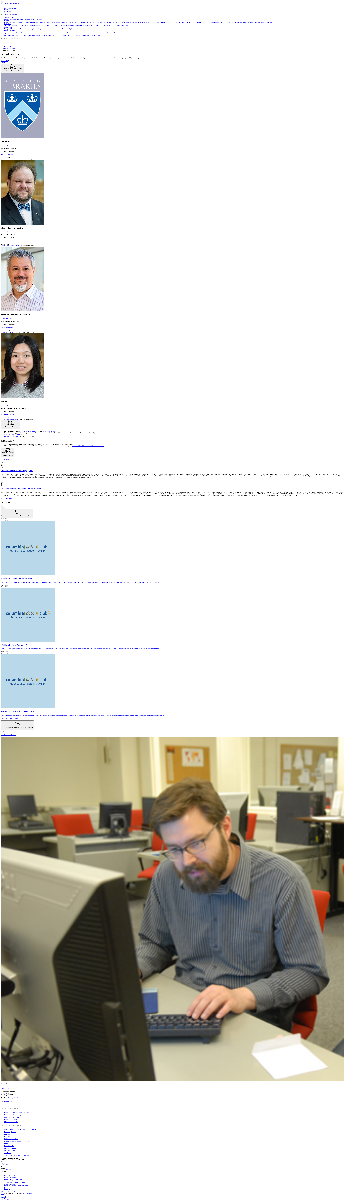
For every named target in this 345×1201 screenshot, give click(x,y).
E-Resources (90, 25)
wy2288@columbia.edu (7, 414)
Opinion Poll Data (9, 1150)
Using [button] (9, 27)
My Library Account (10, 8)
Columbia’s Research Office (12, 1117)
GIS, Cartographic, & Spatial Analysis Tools (16, 1141)
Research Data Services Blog (12, 1115)
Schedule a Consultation (49, 431)
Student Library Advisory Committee (92, 35)
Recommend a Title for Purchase (104, 25)
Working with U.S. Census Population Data (16, 1155)
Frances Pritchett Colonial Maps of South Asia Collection (88, 446)
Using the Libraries (9, 29)
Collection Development (69, 25)
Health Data (7, 1143)
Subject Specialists (126, 25)
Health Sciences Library (163, 22)
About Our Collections (10, 25)
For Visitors (39, 19)
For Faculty (24, 19)
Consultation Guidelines (29, 431)
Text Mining (7, 1153)
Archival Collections (35, 25)
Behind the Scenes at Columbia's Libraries (16, 1185)
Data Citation (8, 1134)
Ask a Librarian (8, 11)
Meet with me (6, 145)
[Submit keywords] (2, 38)
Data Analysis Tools (10, 1132)
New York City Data (10, 1148)
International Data (9, 1146)
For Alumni (17, 19)
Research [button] (10, 30)
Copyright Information (23, 32)
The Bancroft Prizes (10, 1181)
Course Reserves (53, 29)
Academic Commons (23, 25)
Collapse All (4, 61)
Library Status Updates (33, 35)
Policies (64, 35)
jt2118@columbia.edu (7, 327)
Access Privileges (20, 29)
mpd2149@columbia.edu (8, 241)
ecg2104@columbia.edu (8, 154)
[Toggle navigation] (2, 2)
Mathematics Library (217, 22)
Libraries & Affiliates (10, 22)
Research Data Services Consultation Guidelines (18, 1112)
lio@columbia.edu (6, 1169)
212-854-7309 (5, 1165)
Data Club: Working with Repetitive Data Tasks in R (21, 489)
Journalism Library (175, 22)
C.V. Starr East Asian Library (125, 22)
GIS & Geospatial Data (11, 1139)
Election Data (8, 1136)
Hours (6, 9)
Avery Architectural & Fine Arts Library (28, 22)
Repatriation (117, 25)
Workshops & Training (108, 32)
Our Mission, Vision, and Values (53, 35)
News (41, 35)
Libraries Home (8, 47)
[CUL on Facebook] (1, 1173)
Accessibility (29, 29)
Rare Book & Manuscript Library (233, 22)
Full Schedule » (5, 1088)
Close (2, 508)
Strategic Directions (75, 35)
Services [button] (9, 17)
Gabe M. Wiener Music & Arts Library (145, 22)
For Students (31, 19)
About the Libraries (9, 35)
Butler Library (113, 22)
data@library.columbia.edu (13, 1098)
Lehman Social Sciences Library (190, 22)
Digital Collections (81, 25)
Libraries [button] (6, 20)
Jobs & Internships (21, 35)
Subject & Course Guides (94, 32)
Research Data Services (80, 32)
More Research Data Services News (11, 718)
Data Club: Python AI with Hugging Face (17, 471)
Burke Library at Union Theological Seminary (53, 22)
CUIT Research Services (11, 1122)
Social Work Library (266, 22)
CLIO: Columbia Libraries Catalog (52, 25)
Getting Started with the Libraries (39, 32)
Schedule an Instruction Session (13, 434)
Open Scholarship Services (65, 32)
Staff (68, 35)
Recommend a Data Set (11, 436)
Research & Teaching (10, 32)
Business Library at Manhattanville (98, 22)
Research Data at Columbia (12, 1119)
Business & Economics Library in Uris (77, 22)
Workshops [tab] (7, 459)
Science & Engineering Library (252, 22)
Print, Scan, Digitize (67, 29)
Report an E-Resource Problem (13, 1179)
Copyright (7, 1189)
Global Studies (53, 32)
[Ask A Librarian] (1, 5)
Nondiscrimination (28, 1193)
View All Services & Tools (8, 735)
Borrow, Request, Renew (40, 29)
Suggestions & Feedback (11, 1177)
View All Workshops (7, 498)
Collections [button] (7, 24)
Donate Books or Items (10, 1176)
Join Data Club (8, 438)
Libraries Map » (8, 1101)
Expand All (4, 62)
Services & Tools (9, 19)
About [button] (6, 33)
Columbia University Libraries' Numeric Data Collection (20, 1129)
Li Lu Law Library (205, 22)
